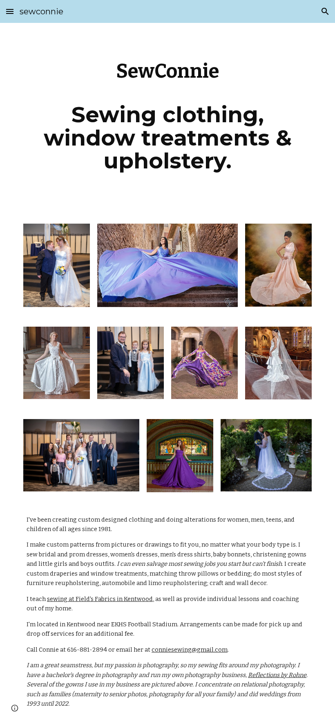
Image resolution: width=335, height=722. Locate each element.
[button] (10, 11)
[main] (167, 118)
